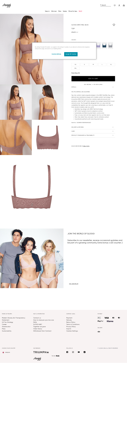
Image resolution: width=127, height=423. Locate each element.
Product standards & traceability (82, 135)
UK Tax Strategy (7, 322)
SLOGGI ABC (37, 324)
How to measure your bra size (43, 320)
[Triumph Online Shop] (41, 352)
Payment (69, 318)
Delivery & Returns (77, 127)
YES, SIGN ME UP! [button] (73, 283)
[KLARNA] (110, 321)
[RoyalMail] (99, 331)
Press (3, 329)
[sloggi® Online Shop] (7, 5)
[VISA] (106, 318)
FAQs (35, 322)
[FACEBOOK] (67, 352)
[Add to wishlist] (101, 25)
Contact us (37, 318)
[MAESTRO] (119, 318)
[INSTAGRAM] (73, 352)
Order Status (37, 329)
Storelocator (6, 326)
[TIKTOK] (84, 352)
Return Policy (70, 322)
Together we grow (39, 326)
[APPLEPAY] (99, 318)
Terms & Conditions (73, 324)
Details (73, 87)
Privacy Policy (71, 326)
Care (73, 131)
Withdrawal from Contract (42, 331)
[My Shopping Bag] (124, 5)
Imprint (68, 329)
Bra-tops (86, 146)
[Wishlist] (114, 5)
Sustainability (6, 331)
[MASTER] (113, 318)
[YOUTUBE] (79, 352)
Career (4, 324)
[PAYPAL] (100, 321)
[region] (64, 50)
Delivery (69, 320)
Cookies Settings (72, 331)
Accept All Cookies (71, 54)
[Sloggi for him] (55, 356)
